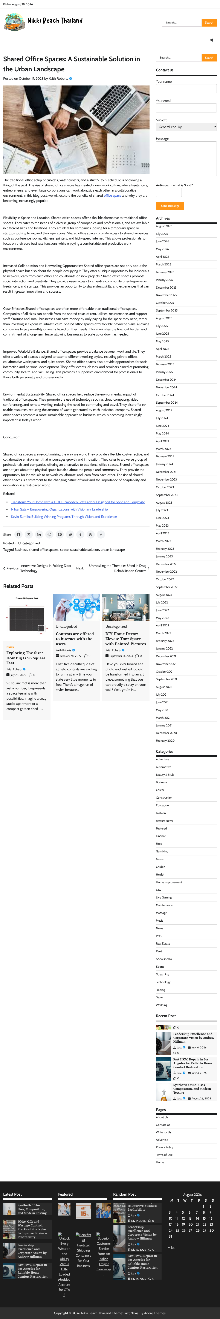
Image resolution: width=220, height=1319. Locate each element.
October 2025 (165, 302)
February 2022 (165, 640)
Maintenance (164, 905)
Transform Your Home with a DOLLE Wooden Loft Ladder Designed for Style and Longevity (78, 502)
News (10, 647)
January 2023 (164, 556)
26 (184, 1230)
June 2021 (162, 702)
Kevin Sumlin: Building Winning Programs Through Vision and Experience (64, 517)
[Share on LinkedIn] (39, 534)
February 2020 (165, 740)
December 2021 (166, 656)
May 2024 (162, 433)
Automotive (163, 767)
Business (21, 550)
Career (160, 790)
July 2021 (161, 694)
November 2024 (166, 387)
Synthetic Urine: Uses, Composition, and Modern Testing (192, 1063)
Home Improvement (169, 882)
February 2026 (165, 272)
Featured (161, 828)
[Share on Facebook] (18, 534)
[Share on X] (29, 534)
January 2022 (164, 648)
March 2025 (163, 356)
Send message (170, 205)
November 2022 (166, 571)
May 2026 (162, 249)
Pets (159, 936)
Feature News (164, 820)
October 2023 (165, 487)
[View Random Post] (211, 40)
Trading (160, 989)
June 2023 (162, 518)
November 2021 (166, 664)
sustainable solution (84, 550)
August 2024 (164, 410)
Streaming (162, 974)
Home (160, 1162)
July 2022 (162, 602)
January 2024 (164, 464)
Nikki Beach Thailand (96, 1313)
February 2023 (165, 548)
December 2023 (166, 471)
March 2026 (163, 264)
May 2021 (162, 710)
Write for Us (163, 1132)
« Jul (171, 1247)
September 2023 (167, 495)
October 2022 (165, 579)
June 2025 (162, 333)
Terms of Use (164, 1154)
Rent (159, 951)
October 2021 (164, 671)
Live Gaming (164, 897)
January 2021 (164, 725)
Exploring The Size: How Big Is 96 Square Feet (26, 657)
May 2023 (162, 525)
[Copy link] (101, 534)
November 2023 (166, 479)
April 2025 (162, 348)
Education (162, 805)
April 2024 (162, 441)
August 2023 (164, 502)
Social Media (164, 959)
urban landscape (113, 550)
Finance (161, 836)
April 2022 (162, 625)
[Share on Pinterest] (60, 534)
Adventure (162, 759)
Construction (164, 797)
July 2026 (162, 233)
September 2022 (166, 587)
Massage (161, 913)
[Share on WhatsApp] (49, 534)
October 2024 (165, 395)
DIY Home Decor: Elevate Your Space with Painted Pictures (125, 638)
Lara (179, 1047)
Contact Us (163, 1124)
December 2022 (166, 564)
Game (159, 859)
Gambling (162, 851)
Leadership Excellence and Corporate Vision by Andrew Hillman (32, 1251)
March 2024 (163, 449)
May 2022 (162, 618)
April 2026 (162, 256)
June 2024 (162, 425)
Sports (160, 966)
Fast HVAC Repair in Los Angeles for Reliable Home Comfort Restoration (192, 1038)
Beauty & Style (165, 774)
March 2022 (163, 633)
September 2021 (166, 679)
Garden (160, 866)
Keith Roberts (58, 78)
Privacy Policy (164, 1147)
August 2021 (164, 687)
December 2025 (166, 287)
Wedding (161, 1005)
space (64, 550)
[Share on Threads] (91, 534)
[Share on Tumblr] (80, 534)
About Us (162, 1117)
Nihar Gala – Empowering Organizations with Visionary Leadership (59, 509)
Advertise (162, 1139)
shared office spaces (43, 550)
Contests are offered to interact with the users (75, 638)
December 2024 (166, 379)
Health (160, 874)
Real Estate (163, 943)
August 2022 (164, 594)
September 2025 (167, 310)
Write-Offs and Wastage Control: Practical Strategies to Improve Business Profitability (190, 1090)
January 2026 (164, 279)
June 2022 (162, 610)
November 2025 (166, 295)
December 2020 (166, 733)
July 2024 (162, 418)
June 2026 (162, 241)
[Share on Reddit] (70, 534)
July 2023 (162, 510)
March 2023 (163, 541)
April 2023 (162, 533)
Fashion (161, 813)
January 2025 (164, 372)
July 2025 (162, 326)
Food (159, 843)
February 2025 (165, 364)
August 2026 (164, 226)
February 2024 (165, 456)
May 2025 (162, 341)
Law (158, 889)
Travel (159, 997)
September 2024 (167, 402)
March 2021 (163, 717)
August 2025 (164, 318)
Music (159, 920)
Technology (163, 982)
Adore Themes (155, 1313)
